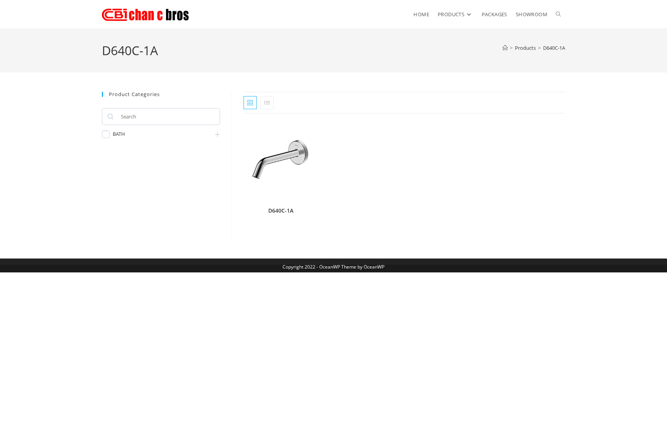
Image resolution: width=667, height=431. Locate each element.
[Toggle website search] (558, 14)
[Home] (505, 47)
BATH (119, 134)
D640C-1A (554, 47)
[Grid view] (250, 102)
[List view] (267, 102)
